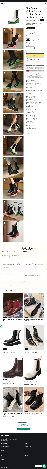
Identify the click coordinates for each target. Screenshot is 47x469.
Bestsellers (26, 449)
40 (35, 42)
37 (31, 42)
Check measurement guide (8, 282)
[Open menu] (2, 4)
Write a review (23, 428)
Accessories (27, 445)
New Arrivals (27, 447)
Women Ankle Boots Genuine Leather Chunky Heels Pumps (12, 320)
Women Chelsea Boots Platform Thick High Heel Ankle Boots (33, 382)
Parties (2, 447)
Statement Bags (27, 446)
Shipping (28, 21)
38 (35, 40)
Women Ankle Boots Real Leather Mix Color (11, 351)
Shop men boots (6, 285)
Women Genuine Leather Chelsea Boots (10, 381)
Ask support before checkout (31, 282)
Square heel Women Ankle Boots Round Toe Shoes (33, 413)
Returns (32, 62)
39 (39, 40)
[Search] (43, 3)
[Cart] (45, 3)
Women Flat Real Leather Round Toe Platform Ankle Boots (13, 414)
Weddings (3, 445)
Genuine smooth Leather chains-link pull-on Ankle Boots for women (33, 320)
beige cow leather (31, 28)
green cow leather (31, 30)
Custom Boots (4, 451)
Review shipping (19, 282)
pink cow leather (31, 33)
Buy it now (35, 55)
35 (31, 40)
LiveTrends (22, 4)
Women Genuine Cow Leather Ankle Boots (32, 351)
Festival (2, 450)
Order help (36, 62)
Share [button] (28, 133)
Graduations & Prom (5, 446)
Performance (3, 449)
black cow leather (31, 35)
